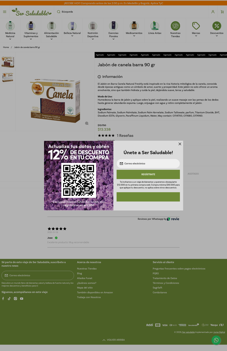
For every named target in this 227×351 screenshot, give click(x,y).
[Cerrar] (179, 143)
